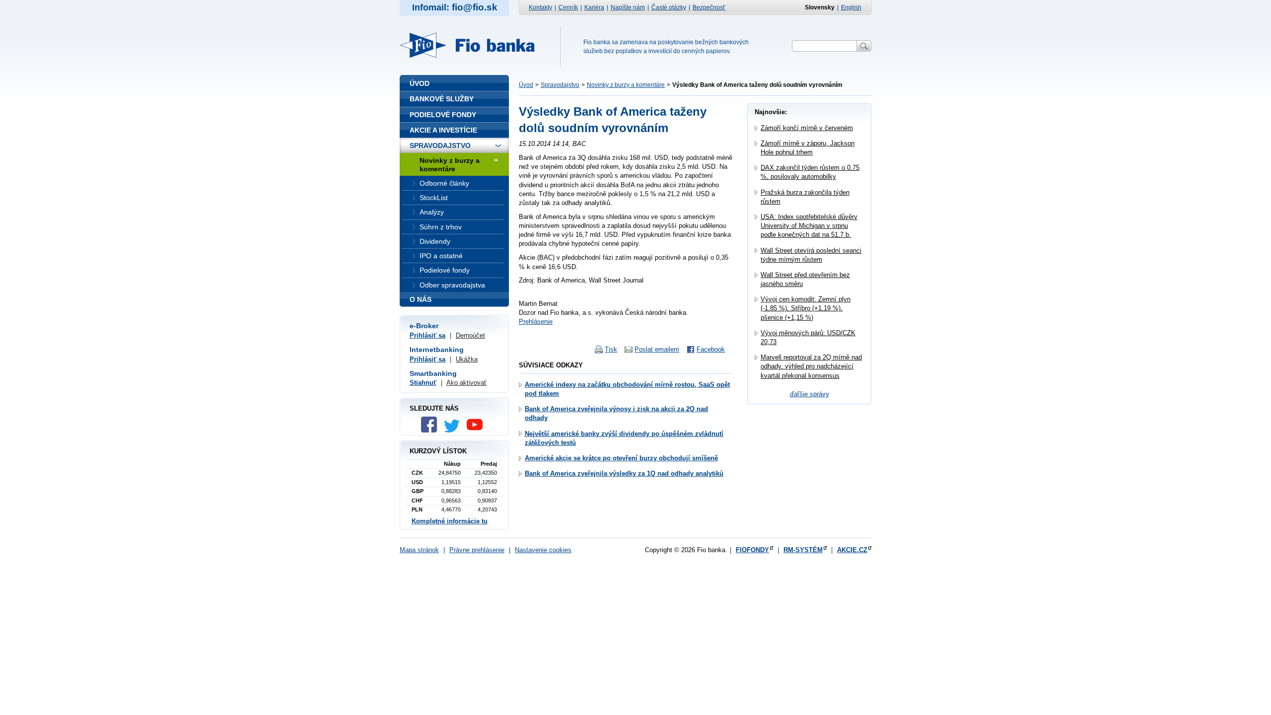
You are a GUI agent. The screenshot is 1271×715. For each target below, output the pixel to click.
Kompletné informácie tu (450, 521)
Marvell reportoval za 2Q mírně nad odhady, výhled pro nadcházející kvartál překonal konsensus (811, 366)
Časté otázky (668, 7)
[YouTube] (477, 430)
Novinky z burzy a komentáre (626, 84)
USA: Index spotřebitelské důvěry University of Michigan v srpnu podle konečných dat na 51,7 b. (809, 225)
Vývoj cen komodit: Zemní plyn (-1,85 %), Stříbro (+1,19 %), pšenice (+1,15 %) (805, 308)
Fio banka (473, 45)
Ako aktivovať (466, 382)
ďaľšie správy (809, 394)
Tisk (611, 349)
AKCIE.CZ (852, 550)
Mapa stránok (419, 550)
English (851, 7)
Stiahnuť (423, 382)
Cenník (568, 7)
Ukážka (467, 359)
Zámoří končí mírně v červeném (807, 128)
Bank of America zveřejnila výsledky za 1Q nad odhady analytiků (624, 473)
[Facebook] (431, 430)
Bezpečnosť (709, 7)
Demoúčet (470, 335)
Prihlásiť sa (427, 335)
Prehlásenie (536, 321)
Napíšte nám (628, 7)
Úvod (526, 84)
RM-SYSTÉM (803, 550)
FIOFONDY (752, 550)
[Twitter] (454, 430)
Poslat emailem (657, 349)
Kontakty (540, 7)
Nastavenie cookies (543, 550)
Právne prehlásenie (476, 550)
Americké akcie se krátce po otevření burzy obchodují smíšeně (621, 458)
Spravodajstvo (560, 84)
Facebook (711, 349)
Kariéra (594, 7)
